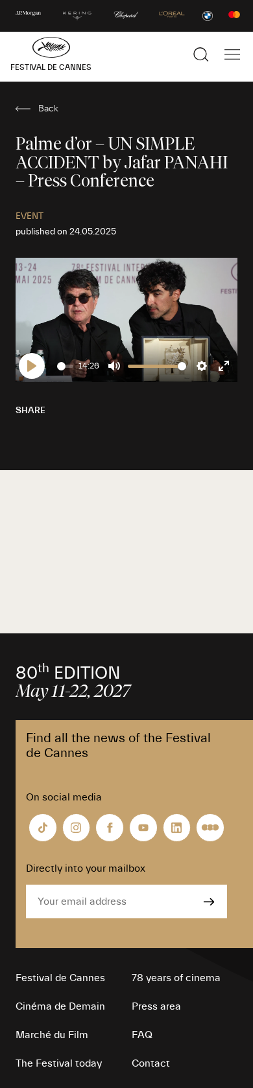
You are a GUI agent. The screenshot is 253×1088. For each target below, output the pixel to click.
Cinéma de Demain (60, 1006)
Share (30, 410)
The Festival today (59, 1063)
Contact (151, 1063)
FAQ (142, 1035)
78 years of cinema (176, 978)
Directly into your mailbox (85, 868)
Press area (156, 1006)
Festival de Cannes (60, 978)
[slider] (65, 366)
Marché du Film (52, 1035)
